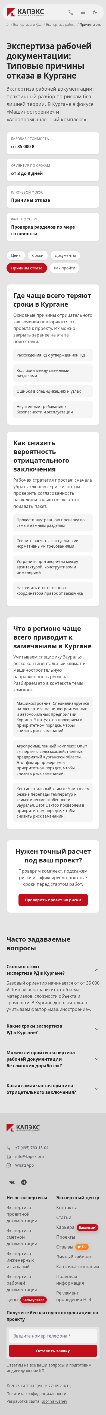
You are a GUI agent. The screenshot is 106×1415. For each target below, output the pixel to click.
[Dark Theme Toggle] (95, 12)
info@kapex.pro (29, 1156)
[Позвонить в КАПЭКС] (71, 12)
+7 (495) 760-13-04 (31, 1147)
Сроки (37, 255)
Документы (65, 255)
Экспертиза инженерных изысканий (20, 1260)
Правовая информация (70, 1279)
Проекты (65, 1237)
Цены (12, 1299)
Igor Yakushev (54, 1401)
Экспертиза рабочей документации (22, 1283)
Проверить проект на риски (53, 899)
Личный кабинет (74, 1257)
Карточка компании (77, 1267)
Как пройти (64, 268)
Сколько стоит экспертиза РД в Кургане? (36, 970)
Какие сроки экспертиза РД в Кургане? (34, 1029)
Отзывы (64, 1247)
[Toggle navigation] (83, 12)
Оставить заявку (53, 1350)
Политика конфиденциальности (36, 1393)
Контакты (66, 1207)
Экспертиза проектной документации (22, 1214)
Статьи (63, 1217)
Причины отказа (26, 268)
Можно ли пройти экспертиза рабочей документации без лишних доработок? (41, 1059)
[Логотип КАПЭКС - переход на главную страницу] (26, 12)
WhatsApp (24, 1165)
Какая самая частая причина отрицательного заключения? (41, 1089)
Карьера (65, 1227)
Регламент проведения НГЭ (73, 1296)
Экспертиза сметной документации (22, 1237)
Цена (16, 255)
